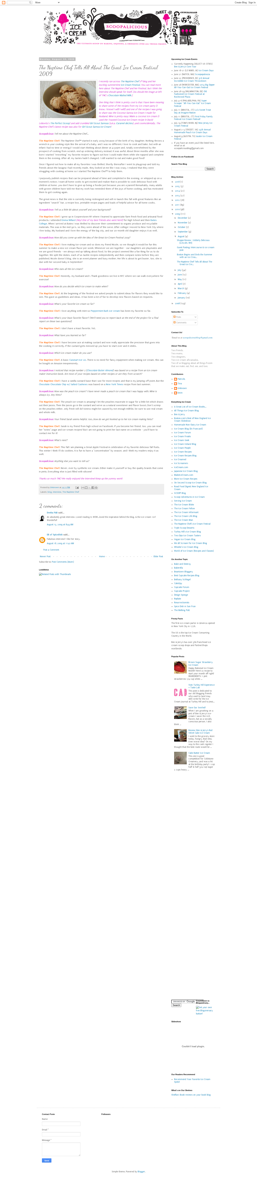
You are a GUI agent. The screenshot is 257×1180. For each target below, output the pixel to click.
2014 (178, 191)
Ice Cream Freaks (182, 436)
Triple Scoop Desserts (184, 528)
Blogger (141, 1171)
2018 (177, 182)
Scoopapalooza (202, 74)
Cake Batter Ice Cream (199, 753)
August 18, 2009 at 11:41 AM (60, 543)
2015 (178, 186)
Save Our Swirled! (197, 707)
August (181, 236)
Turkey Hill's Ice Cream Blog (187, 531)
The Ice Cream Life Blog (185, 516)
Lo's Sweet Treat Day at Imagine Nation (192, 111)
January (182, 297)
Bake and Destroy (182, 564)
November (183, 222)
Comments (181, 322)
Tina (180, 383)
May (180, 279)
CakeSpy (178, 583)
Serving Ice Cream (183, 501)
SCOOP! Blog (180, 493)
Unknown (182, 388)
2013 (177, 195)
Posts (178, 317)
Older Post (158, 556)
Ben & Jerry (179, 414)
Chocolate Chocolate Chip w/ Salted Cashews (63, 384)
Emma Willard (69, 220)
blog (50, 492)
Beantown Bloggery (183, 571)
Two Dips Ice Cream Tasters (187, 535)
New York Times (114, 384)
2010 (177, 209)
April (180, 284)
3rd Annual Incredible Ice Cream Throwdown (191, 79)
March (181, 288)
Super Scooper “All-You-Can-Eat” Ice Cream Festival (192, 103)
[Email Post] (76, 487)
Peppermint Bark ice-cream (105, 311)
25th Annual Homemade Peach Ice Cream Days (192, 131)
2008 (177, 303)
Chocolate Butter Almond (100, 370)
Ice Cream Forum (182, 432)
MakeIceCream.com (183, 475)
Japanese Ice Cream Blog (186, 471)
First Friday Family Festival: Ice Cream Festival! (193, 118)
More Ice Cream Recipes (185, 479)
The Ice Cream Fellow (184, 508)
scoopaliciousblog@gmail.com (197, 337)
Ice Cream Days (206, 70)
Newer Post (45, 556)
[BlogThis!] (86, 487)
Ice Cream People (182, 448)
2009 (178, 214)
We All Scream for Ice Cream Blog (190, 543)
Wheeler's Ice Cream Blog (186, 547)
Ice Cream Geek (181, 440)
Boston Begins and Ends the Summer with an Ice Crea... (194, 256)
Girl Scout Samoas (99, 123)
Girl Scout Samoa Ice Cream (96, 126)
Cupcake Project (182, 591)
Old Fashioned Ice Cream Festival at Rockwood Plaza (190, 94)
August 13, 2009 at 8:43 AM (60, 524)
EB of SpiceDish (55, 534)
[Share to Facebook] (93, 487)
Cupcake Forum (181, 587)
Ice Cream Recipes (183, 452)
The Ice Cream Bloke (184, 504)
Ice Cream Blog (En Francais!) (188, 429)
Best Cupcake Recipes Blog (186, 575)
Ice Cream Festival (130, 85)
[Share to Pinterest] (96, 487)
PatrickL (181, 379)
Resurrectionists (181, 602)
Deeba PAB (52, 512)
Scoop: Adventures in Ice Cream (189, 497)
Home (102, 556)
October (182, 227)
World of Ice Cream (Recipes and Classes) (194, 551)
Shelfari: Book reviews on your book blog (191, 1095)
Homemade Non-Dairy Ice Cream (190, 425)
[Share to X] (89, 487)
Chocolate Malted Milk (119, 95)
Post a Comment (51, 550)
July (180, 270)
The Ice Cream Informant (186, 512)
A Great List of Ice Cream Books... (190, 407)
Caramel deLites (124, 123)
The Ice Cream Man (183, 520)
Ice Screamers (181, 463)
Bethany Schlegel (182, 579)
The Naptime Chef (130, 81)
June (180, 274)
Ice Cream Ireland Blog (185, 444)
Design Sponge (181, 595)
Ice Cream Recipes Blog (185, 455)
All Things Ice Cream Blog (186, 410)
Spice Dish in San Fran (185, 606)
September (183, 232)
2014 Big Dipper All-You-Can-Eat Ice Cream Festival (194, 86)
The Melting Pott (182, 610)
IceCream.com (181, 467)
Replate (177, 599)
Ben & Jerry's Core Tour (185, 66)
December (183, 218)
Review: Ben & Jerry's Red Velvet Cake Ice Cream (200, 731)
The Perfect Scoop (59, 123)
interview (57, 492)
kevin (180, 393)
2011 (177, 205)
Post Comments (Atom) (63, 562)
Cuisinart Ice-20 (77, 360)
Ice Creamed (180, 459)
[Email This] (83, 487)
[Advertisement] (181, 941)
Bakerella (178, 568)
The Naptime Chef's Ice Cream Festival (192, 524)
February (182, 293)
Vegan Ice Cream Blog (184, 539)
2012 (177, 200)
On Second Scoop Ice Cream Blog (190, 482)
